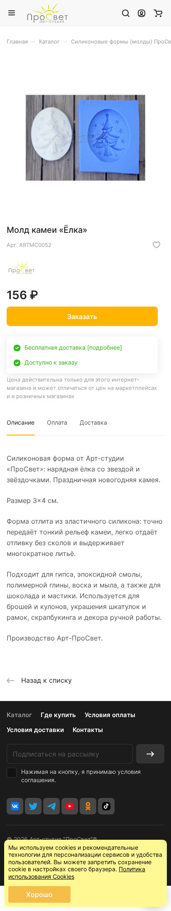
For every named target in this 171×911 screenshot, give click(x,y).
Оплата (57, 422)
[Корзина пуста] (158, 13)
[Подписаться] (150, 754)
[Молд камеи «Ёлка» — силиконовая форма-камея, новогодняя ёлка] (85, 138)
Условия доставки (35, 730)
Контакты (88, 730)
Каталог (19, 715)
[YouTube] (69, 806)
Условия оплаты (110, 715)
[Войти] (141, 13)
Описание (20, 422)
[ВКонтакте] (15, 806)
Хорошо (39, 894)
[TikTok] (106, 806)
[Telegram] (51, 806)
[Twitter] (33, 806)
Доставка (93, 422)
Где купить (58, 715)
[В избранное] (156, 245)
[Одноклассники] (88, 806)
